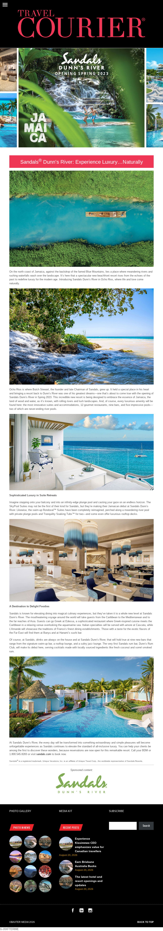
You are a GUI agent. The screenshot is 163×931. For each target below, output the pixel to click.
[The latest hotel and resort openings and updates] (45, 843)
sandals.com (43, 754)
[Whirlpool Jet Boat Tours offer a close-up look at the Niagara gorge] (45, 872)
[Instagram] (90, 911)
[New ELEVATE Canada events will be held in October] (45, 887)
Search (146, 826)
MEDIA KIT (65, 811)
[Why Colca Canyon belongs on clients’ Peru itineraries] (30, 872)
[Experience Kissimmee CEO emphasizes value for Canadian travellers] (15, 843)
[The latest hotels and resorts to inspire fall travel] (15, 872)
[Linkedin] (81, 911)
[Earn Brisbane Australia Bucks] (30, 843)
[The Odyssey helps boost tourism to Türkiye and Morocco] (45, 857)
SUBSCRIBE (116, 811)
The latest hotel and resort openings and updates (89, 881)
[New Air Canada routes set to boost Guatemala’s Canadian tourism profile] (15, 857)
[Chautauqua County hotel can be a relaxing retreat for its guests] (15, 887)
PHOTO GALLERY (20, 811)
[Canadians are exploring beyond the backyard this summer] (30, 887)
